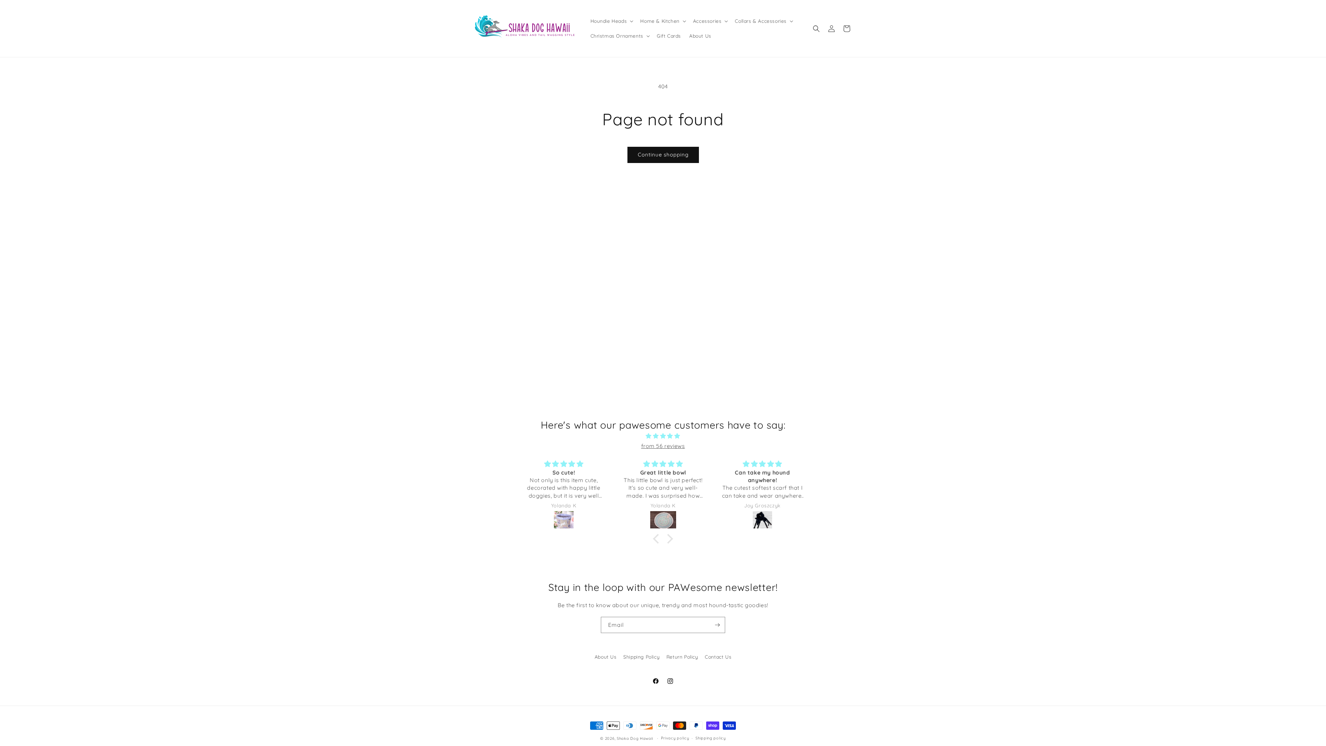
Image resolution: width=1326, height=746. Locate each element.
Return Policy (682, 657)
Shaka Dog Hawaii (635, 738)
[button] (611, 21)
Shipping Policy (641, 657)
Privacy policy (675, 738)
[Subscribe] (717, 625)
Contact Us (718, 657)
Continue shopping (663, 154)
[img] (663, 436)
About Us (606, 657)
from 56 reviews (663, 445)
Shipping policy (710, 738)
